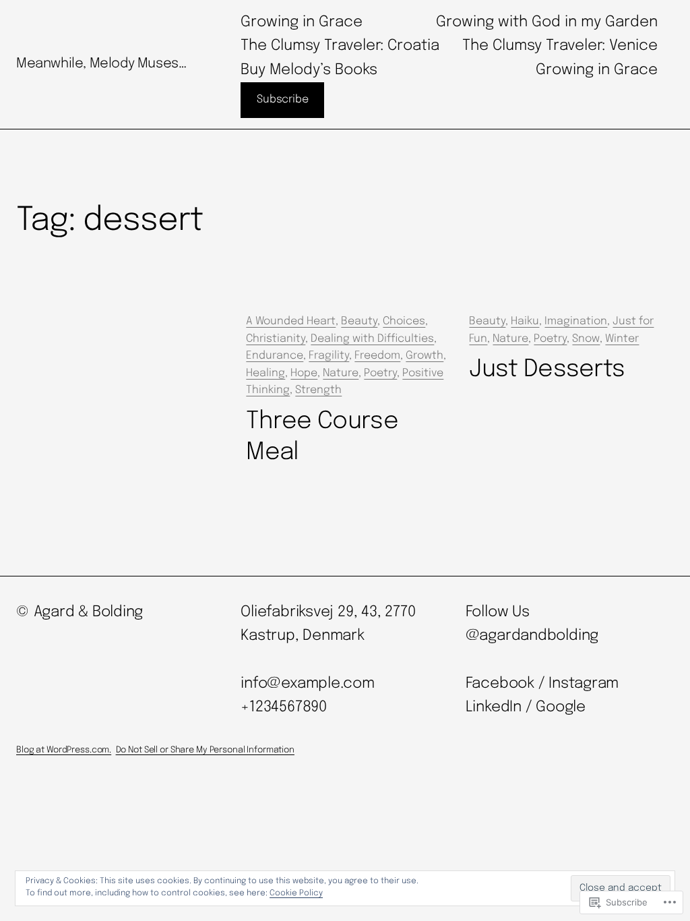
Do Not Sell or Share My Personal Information (205, 750)
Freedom (377, 355)
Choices (404, 321)
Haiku (525, 321)
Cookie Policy (296, 893)
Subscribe (282, 99)
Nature (340, 373)
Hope (303, 373)
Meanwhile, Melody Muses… (101, 64)
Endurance (274, 355)
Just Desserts (547, 369)
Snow (586, 339)
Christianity (275, 339)
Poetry (380, 373)
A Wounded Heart (291, 321)
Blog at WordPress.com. (63, 750)
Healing (265, 373)
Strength (318, 390)
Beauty (359, 321)
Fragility (329, 355)
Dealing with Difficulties (372, 339)
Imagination (575, 321)
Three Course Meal (322, 437)
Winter (622, 339)
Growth (424, 355)
